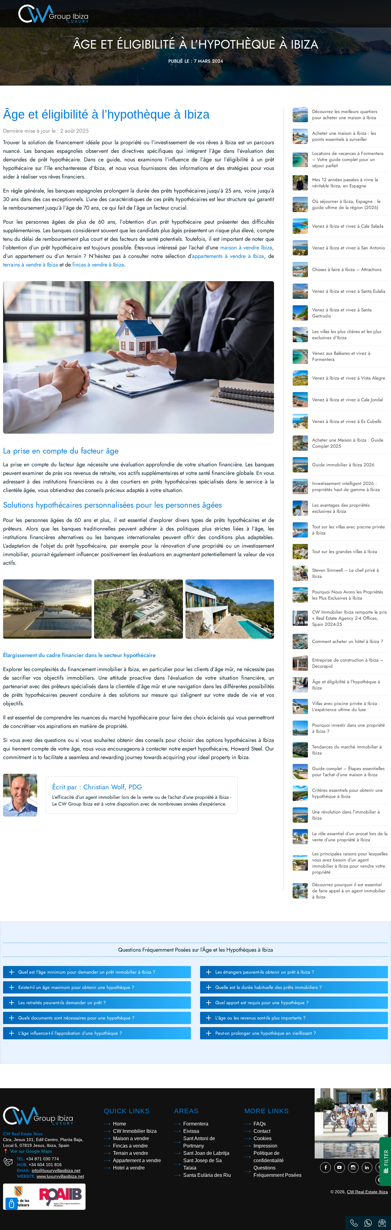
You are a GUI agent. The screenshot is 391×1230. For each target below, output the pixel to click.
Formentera (195, 1123)
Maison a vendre (131, 1138)
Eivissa (191, 1131)
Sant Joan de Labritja (206, 1153)
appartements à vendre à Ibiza (228, 256)
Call (354, 1223)
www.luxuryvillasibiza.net (60, 1176)
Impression (265, 1145)
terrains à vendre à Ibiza (30, 265)
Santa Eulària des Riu (207, 1175)
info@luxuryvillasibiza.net (56, 1170)
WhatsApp (368, 1223)
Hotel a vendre (129, 1167)
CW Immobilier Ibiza (135, 1131)
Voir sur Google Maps (27, 1151)
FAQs (260, 1123)
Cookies (263, 1138)
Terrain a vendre (130, 1153)
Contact (262, 1131)
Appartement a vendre (137, 1160)
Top (11, 1204)
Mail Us (382, 1223)
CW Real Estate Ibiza (367, 1191)
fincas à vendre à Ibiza (98, 265)
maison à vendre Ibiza (246, 248)
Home (119, 1123)
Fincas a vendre (130, 1145)
